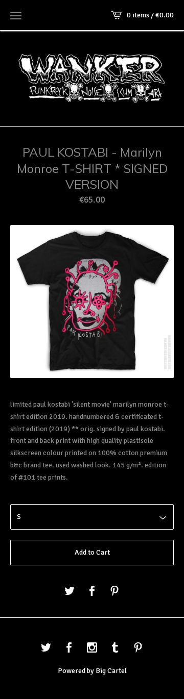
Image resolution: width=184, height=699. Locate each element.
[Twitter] (46, 648)
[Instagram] (92, 648)
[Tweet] (69, 591)
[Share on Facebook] (92, 591)
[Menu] (15, 15)
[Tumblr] (115, 648)
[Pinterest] (138, 648)
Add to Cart (92, 552)
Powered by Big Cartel (92, 670)
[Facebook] (69, 648)
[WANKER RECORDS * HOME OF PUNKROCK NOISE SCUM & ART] (92, 77)
